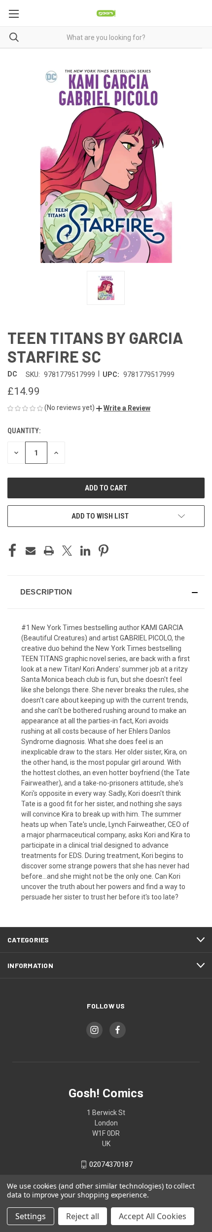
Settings (30, 1216)
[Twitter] (67, 551)
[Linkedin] (85, 551)
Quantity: (23, 431)
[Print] (49, 551)
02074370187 (111, 1164)
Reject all (82, 1216)
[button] (123, 408)
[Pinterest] (103, 551)
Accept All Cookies (152, 1216)
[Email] (30, 551)
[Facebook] (12, 551)
